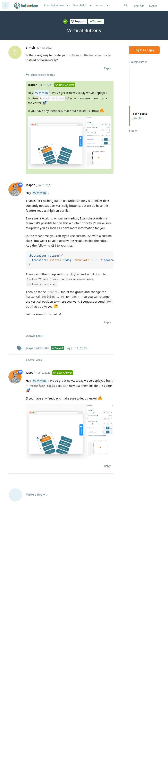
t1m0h (43, 93)
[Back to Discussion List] (5, 5)
